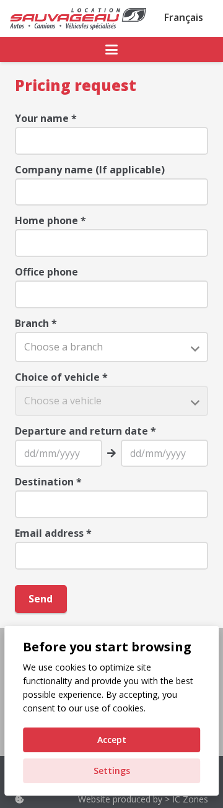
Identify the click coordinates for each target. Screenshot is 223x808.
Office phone (46, 272)
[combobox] (111, 347)
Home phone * (50, 220)
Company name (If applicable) (90, 169)
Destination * (48, 482)
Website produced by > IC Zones (143, 799)
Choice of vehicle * (61, 377)
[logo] (78, 19)
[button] (111, 49)
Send (40, 599)
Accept (111, 739)
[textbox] (111, 347)
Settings (112, 770)
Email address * (53, 533)
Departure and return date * (85, 431)
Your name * (46, 118)
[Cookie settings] (19, 799)
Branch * (36, 323)
